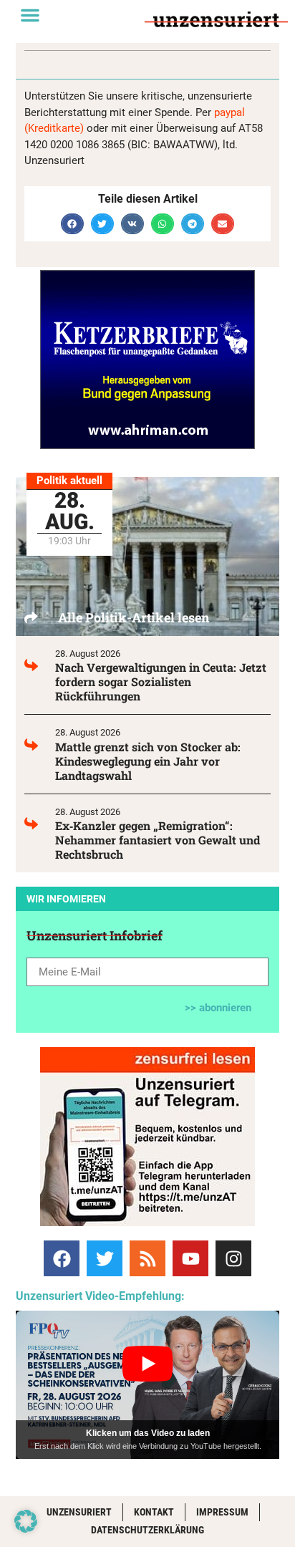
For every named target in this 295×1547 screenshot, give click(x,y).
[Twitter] (104, 1258)
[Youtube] (190, 1258)
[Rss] (147, 1258)
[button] (30, 15)
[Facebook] (61, 1258)
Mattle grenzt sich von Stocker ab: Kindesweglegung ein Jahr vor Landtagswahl (148, 761)
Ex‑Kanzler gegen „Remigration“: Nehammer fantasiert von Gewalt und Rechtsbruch (157, 840)
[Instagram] (233, 1258)
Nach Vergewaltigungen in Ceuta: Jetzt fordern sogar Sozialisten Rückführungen (160, 681)
